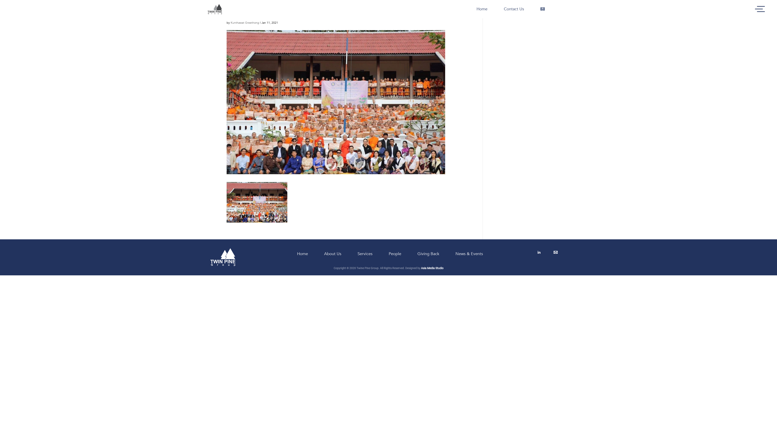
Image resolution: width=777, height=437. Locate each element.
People (395, 254)
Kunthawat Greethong (245, 23)
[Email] (556, 252)
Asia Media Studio (432, 268)
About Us (332, 254)
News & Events (469, 254)
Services (365, 254)
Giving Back (428, 254)
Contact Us (514, 9)
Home (482, 9)
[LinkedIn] (539, 252)
